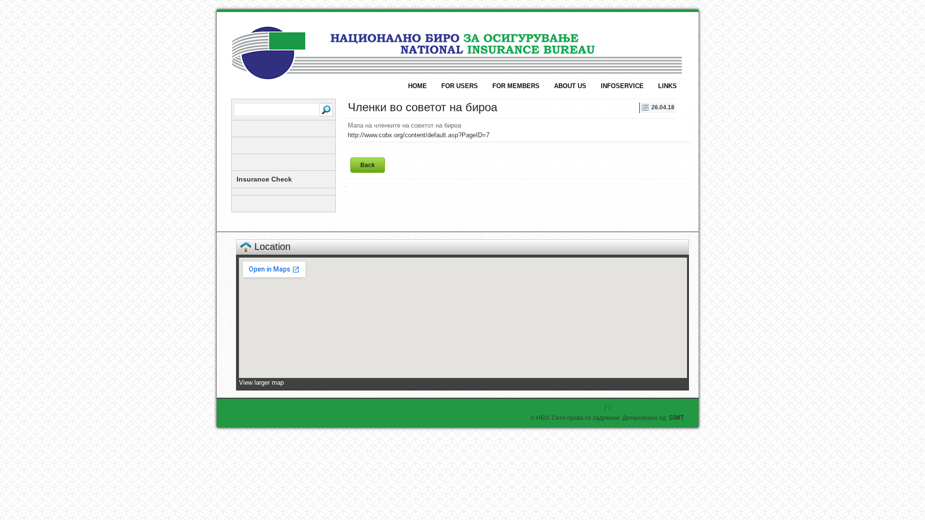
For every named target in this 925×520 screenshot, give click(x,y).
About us (570, 86)
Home (417, 86)
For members (516, 86)
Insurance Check (264, 179)
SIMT (676, 417)
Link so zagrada (313, 44)
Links (667, 86)
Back (367, 165)
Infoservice (622, 86)
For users (459, 86)
